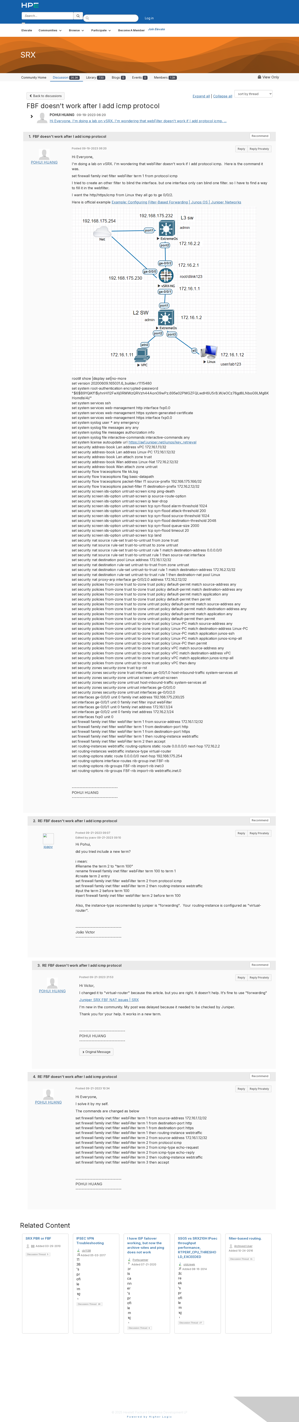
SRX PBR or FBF (38, 1238)
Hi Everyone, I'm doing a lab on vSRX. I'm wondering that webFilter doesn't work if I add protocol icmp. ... (138, 121)
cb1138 (86, 1250)
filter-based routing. (245, 1238)
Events (139, 77)
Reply (241, 148)
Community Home (33, 77)
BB (33, 1246)
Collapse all (222, 96)
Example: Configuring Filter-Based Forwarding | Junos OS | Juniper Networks (176, 202)
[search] (78, 15)
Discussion (65, 77)
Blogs (118, 77)
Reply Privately (259, 148)
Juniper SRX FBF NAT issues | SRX (109, 1000)
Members (164, 77)
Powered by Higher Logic (149, 1416)
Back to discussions (47, 96)
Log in (149, 18)
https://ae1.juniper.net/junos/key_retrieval (162, 442)
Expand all (201, 96)
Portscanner (140, 1259)
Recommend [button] (260, 136)
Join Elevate (156, 29)
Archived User (243, 1246)
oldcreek (189, 1264)
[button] (50, 30)
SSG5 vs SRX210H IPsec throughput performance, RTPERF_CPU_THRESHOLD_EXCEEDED (197, 1247)
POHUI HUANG (44, 162)
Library (95, 77)
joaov (48, 846)
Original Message (97, 1052)
